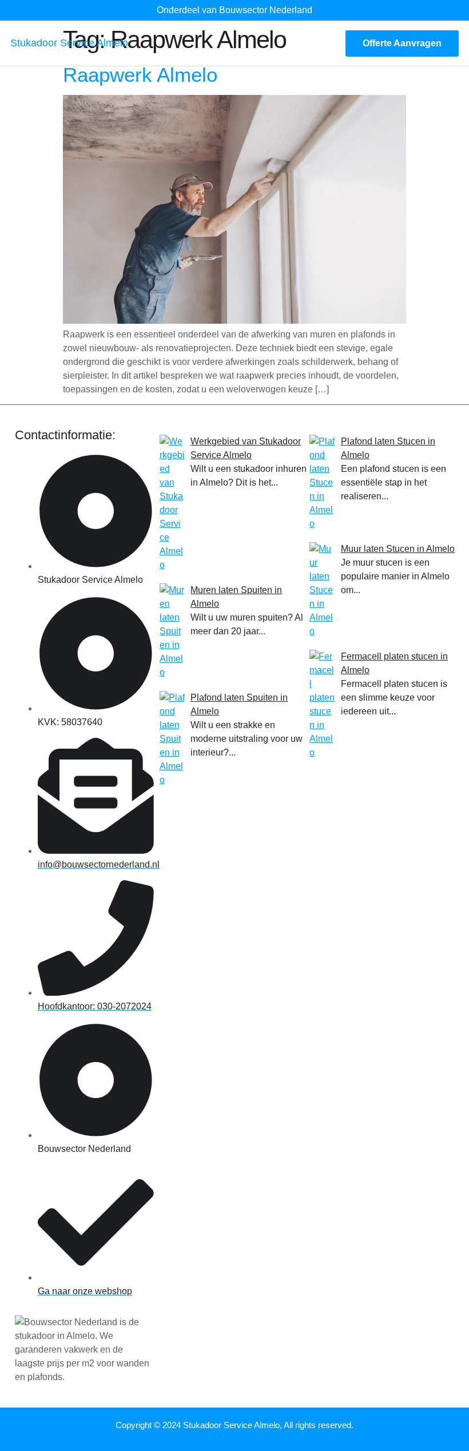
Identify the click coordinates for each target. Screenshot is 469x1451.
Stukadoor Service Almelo (69, 43)
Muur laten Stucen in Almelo (398, 549)
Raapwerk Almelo (140, 74)
